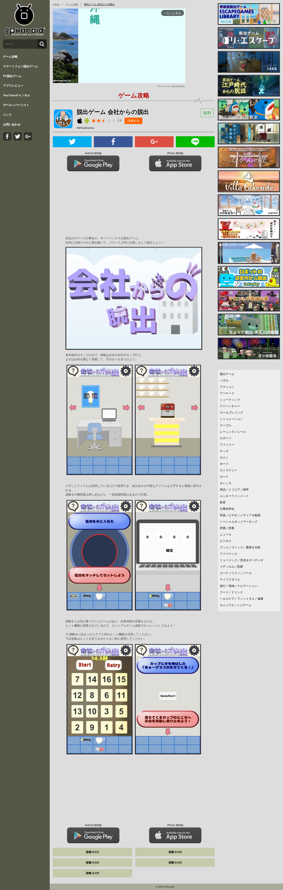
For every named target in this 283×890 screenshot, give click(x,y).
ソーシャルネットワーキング (239, 521)
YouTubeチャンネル (16, 95)
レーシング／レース (233, 431)
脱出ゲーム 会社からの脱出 (99, 4)
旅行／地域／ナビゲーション (239, 585)
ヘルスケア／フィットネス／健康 (241, 598)
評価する (133, 120)
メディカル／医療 (231, 566)
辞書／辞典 (227, 528)
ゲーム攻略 (10, 56)
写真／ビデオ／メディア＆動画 (240, 515)
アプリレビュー (13, 85)
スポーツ (225, 438)
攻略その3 (92, 862)
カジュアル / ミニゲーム (235, 605)
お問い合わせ (12, 124)
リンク (7, 114)
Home (56, 4)
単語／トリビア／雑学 (234, 489)
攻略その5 (92, 873)
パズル (224, 380)
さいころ (225, 483)
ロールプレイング (231, 412)
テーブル (225, 425)
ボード (224, 464)
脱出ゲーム (227, 374)
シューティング (230, 399)
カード (224, 476)
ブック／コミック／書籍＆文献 (240, 547)
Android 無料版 (93, 153)
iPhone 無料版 (175, 153)
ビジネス (225, 541)
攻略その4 (175, 862)
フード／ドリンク (231, 592)
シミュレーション (231, 419)
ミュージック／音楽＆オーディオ (241, 560)
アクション (227, 386)
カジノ (224, 457)
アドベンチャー (230, 406)
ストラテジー (228, 470)
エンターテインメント (234, 496)
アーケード (227, 393)
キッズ (224, 451)
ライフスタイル (230, 579)
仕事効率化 (227, 508)
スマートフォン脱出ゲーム (20, 66)
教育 (223, 502)
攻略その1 (92, 852)
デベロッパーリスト (16, 105)
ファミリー (227, 444)
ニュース (225, 534)
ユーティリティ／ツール (236, 573)
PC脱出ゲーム (12, 76)
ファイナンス (228, 553)
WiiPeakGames (85, 128)
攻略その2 (175, 852)
